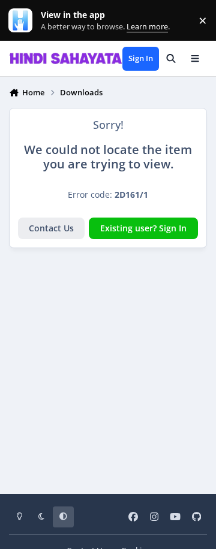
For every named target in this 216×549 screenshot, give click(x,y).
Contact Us (51, 228)
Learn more (23, 20)
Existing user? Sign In (143, 228)
